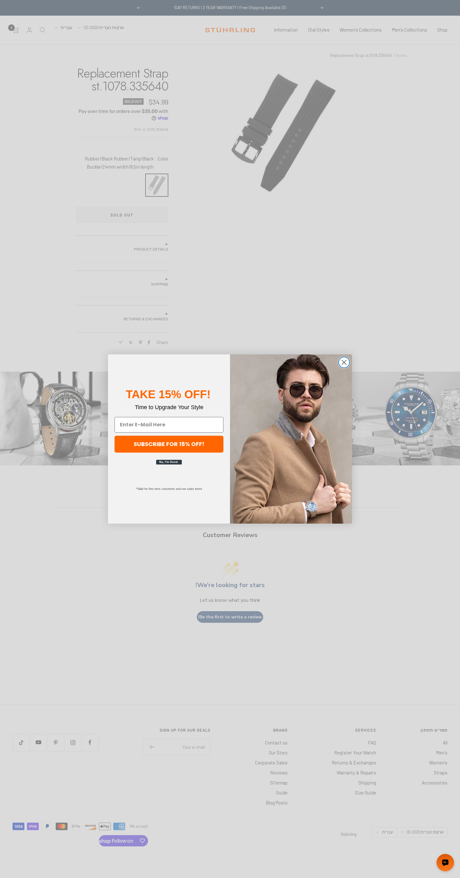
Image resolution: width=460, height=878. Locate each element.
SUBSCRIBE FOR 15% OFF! (169, 444)
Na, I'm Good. (169, 462)
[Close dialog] (344, 362)
